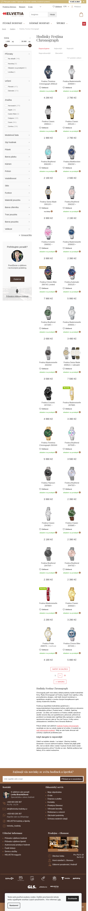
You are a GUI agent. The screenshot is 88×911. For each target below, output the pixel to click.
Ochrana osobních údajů (57, 819)
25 (65, 675)
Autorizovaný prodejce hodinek (17, 845)
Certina (12, 126)
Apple (11, 110)
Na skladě (13, 59)
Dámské (13, 91)
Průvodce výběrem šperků (15, 841)
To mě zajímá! (75, 2)
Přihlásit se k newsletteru (71, 779)
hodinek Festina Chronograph (67, 726)
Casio (12, 122)
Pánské (12, 86)
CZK (65, 6)
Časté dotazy (10, 848)
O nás (30, 7)
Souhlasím (72, 899)
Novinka (12, 64)
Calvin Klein (13, 114)
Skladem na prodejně (17, 68)
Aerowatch (14, 106)
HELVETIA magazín (13, 855)
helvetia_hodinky (14, 826)
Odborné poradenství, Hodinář (64, 864)
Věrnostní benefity (55, 809)
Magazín (22, 7)
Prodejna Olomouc (9, 7)
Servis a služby (11, 851)
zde (59, 900)
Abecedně (59, 53)
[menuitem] (13, 23)
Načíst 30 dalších (60, 669)
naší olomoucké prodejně (45, 730)
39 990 (23, 41)
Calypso (13, 118)
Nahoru (61, 682)
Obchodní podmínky (56, 815)
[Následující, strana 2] (60, 675)
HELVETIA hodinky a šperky (18, 821)
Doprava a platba (55, 799)
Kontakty (51, 802)
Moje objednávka (55, 792)
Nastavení (14, 905)
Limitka (11, 72)
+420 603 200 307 (14, 802)
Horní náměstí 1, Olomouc (62, 860)
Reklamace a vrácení (56, 812)
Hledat (52, 14)
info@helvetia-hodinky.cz (17, 809)
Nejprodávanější (45, 53)
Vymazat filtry (26, 235)
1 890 (8, 41)
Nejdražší (70, 48)
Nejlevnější (58, 48)
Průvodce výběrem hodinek (17, 296)
